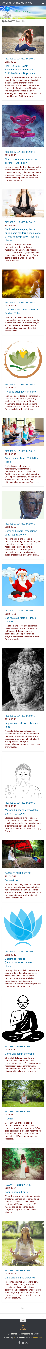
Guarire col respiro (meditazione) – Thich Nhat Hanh (20, 962)
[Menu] (43, 3)
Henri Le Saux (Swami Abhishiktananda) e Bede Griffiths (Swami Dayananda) (21, 70)
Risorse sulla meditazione (20, 58)
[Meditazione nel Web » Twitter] (23, 1342)
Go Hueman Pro (36, 1337)
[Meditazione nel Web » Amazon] (26, 1342)
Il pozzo (9, 1118)
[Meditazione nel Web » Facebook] (19, 1342)
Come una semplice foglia (19, 1053)
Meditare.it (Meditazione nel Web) (17, 2)
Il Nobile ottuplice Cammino (20, 391)
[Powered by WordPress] (14, 1337)
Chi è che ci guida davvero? (20, 1277)
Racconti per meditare (17, 873)
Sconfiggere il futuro (16, 1192)
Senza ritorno (12, 880)
